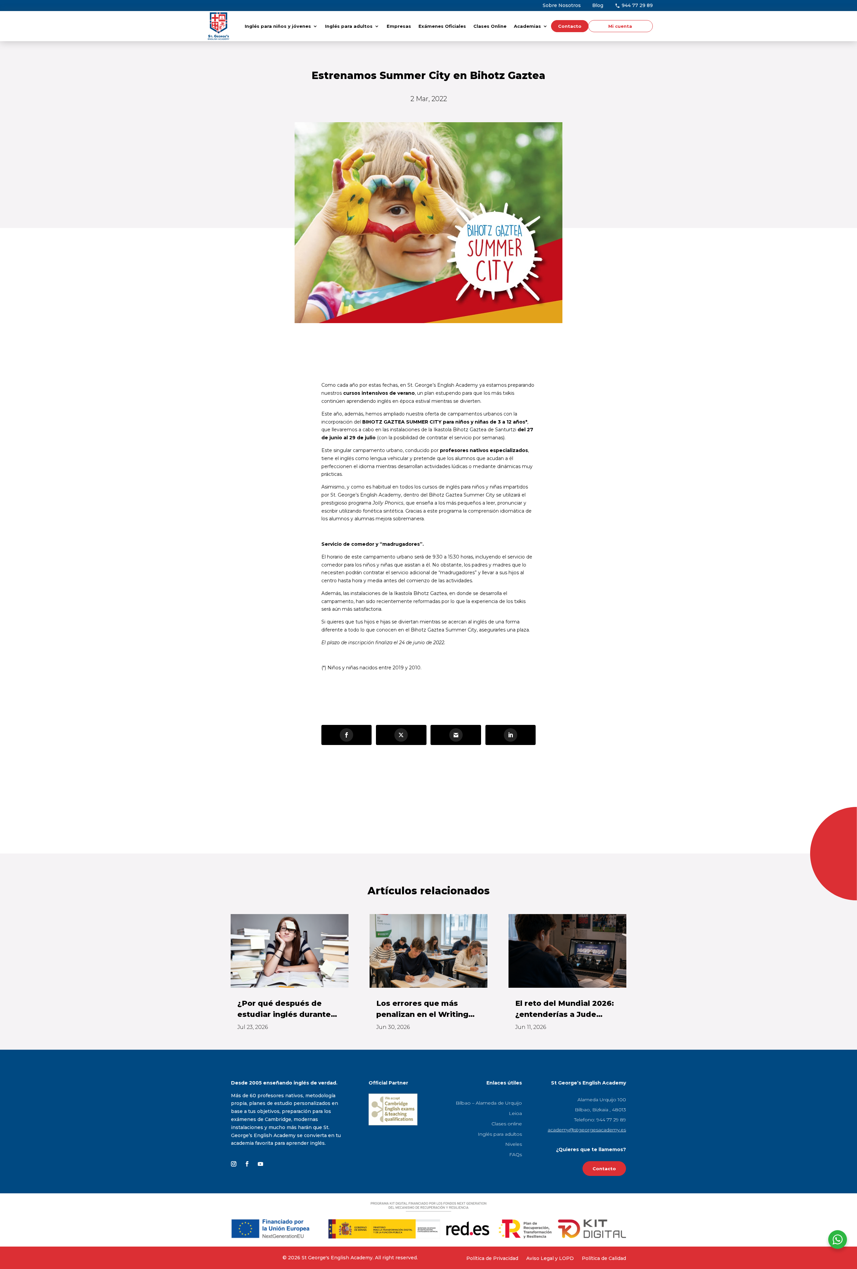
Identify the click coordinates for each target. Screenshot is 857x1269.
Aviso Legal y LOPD (550, 1258)
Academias (527, 26)
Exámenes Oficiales (442, 26)
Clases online (506, 1124)
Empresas (399, 26)
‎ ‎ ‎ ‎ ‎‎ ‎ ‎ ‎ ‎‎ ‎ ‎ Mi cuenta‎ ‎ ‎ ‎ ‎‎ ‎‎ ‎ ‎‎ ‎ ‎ (619, 26)
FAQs (515, 1154)
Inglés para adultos (349, 26)
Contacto (569, 26)
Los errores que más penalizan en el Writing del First (422, 1009)
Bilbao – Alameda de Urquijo (489, 1103)
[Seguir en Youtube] (260, 1164)
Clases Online (490, 26)
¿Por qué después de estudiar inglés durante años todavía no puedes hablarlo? (284, 1009)
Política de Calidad (604, 1258)
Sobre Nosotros (562, 5)
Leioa (515, 1113)
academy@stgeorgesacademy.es (587, 1130)
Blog (597, 5)
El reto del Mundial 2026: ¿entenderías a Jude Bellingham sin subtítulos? (564, 1009)
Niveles (513, 1144)
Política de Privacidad (492, 1258)
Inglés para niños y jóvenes (278, 26)
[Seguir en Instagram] (233, 1164)
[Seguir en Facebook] (247, 1164)
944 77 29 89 (636, 5)
